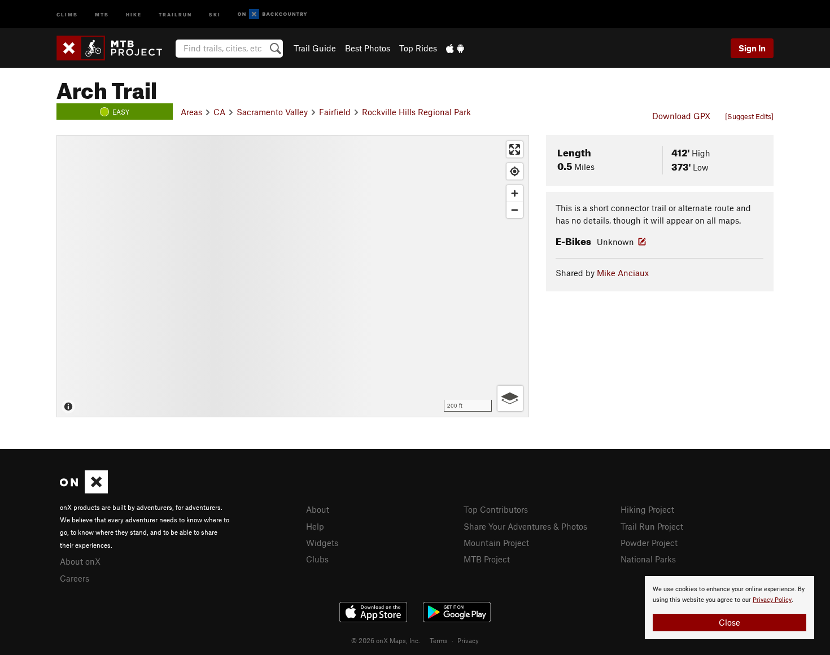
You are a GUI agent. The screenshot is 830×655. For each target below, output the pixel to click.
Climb (67, 14)
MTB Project (487, 559)
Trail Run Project (652, 526)
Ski (215, 14)
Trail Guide (315, 48)
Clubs (317, 559)
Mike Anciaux (623, 273)
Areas (191, 112)
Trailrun (175, 14)
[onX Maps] (84, 490)
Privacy (468, 640)
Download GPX (681, 116)
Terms (439, 640)
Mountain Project (496, 543)
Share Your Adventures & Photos (525, 526)
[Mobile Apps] (455, 48)
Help (315, 526)
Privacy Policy (772, 600)
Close (729, 622)
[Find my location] (514, 171)
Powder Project (649, 543)
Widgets (322, 543)
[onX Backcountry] (272, 14)
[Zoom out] (514, 210)
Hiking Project (647, 509)
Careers (74, 578)
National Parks (648, 559)
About (317, 509)
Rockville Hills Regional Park (416, 112)
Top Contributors (496, 509)
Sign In (752, 48)
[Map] (292, 276)
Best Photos (367, 48)
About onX (80, 561)
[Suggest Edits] (749, 116)
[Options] (510, 398)
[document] (729, 607)
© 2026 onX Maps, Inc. (385, 640)
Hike (134, 14)
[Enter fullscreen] (514, 149)
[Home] (114, 48)
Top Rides (418, 48)
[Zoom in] (514, 193)
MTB (102, 14)
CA (219, 112)
